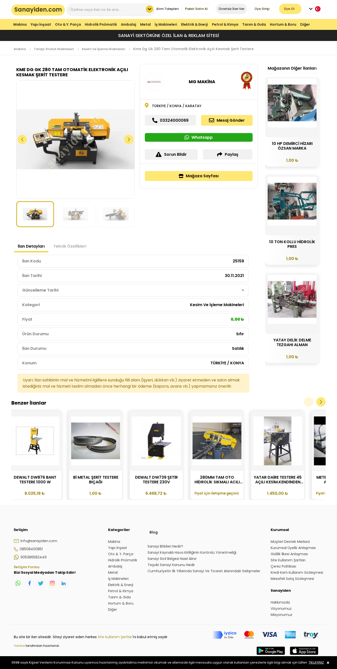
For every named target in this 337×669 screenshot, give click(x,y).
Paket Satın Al (196, 8)
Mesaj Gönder (231, 120)
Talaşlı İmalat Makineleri (54, 49)
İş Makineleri (166, 24)
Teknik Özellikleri (69, 246)
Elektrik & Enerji (194, 24)
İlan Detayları (31, 246)
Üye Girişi (262, 8)
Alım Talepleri (167, 8)
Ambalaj (128, 24)
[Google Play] (271, 655)
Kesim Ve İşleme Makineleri (103, 49)
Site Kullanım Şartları (115, 636)
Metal (145, 24)
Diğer (305, 24)
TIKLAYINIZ (316, 662)
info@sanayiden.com (38, 540)
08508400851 (31, 549)
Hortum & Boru (283, 24)
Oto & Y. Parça (68, 24)
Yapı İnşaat (41, 24)
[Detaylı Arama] (149, 9)
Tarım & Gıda (254, 24)
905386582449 (33, 557)
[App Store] (304, 655)
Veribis (20, 645)
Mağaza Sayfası (202, 176)
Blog (154, 532)
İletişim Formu (26, 567)
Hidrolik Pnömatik (101, 24)
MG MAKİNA (202, 82)
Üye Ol (289, 8)
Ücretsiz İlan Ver (231, 8)
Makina (20, 24)
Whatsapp (202, 137)
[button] (129, 139)
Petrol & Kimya (225, 24)
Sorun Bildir (175, 154)
